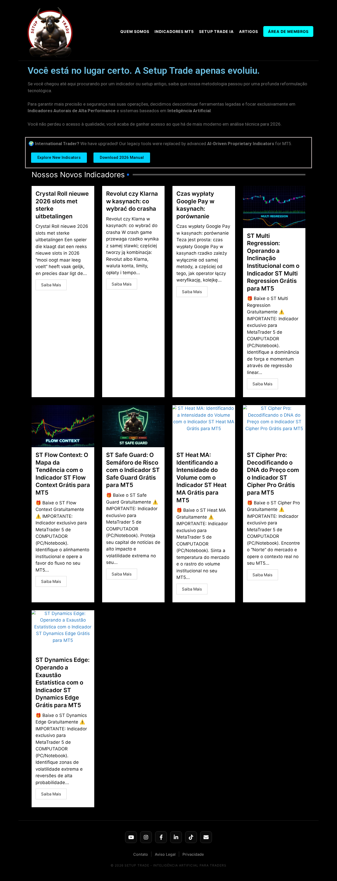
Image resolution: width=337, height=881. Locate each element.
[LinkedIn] (176, 837)
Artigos (248, 31)
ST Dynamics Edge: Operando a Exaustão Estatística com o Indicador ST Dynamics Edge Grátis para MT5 (63, 682)
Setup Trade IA (216, 31)
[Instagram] (146, 837)
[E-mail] (206, 837)
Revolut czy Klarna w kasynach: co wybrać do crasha (132, 201)
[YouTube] (131, 837)
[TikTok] (191, 837)
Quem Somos (134, 31)
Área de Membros (288, 31)
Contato (140, 854)
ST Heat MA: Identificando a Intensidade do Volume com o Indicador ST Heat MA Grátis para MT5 (201, 477)
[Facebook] (161, 837)
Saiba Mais (51, 284)
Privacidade (193, 854)
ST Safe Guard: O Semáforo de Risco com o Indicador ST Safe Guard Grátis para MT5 (133, 469)
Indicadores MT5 (174, 31)
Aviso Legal (165, 854)
